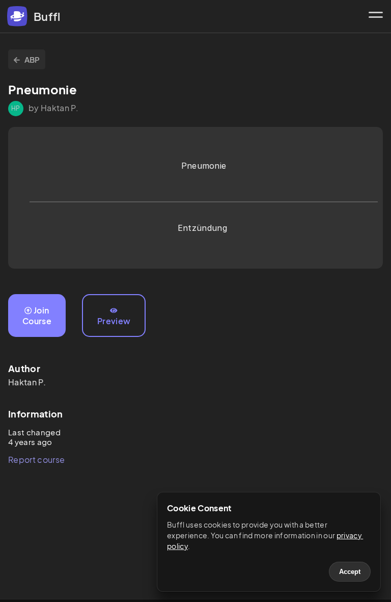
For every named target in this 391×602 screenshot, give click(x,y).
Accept (349, 571)
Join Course (36, 315)
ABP (32, 59)
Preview (113, 321)
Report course (36, 459)
